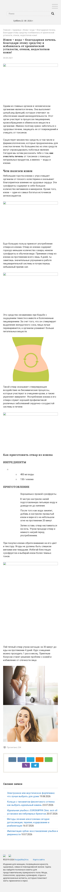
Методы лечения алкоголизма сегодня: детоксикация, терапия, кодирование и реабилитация (28, 822)
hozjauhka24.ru (21, 859)
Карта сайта (39, 859)
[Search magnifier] (53, 13)
